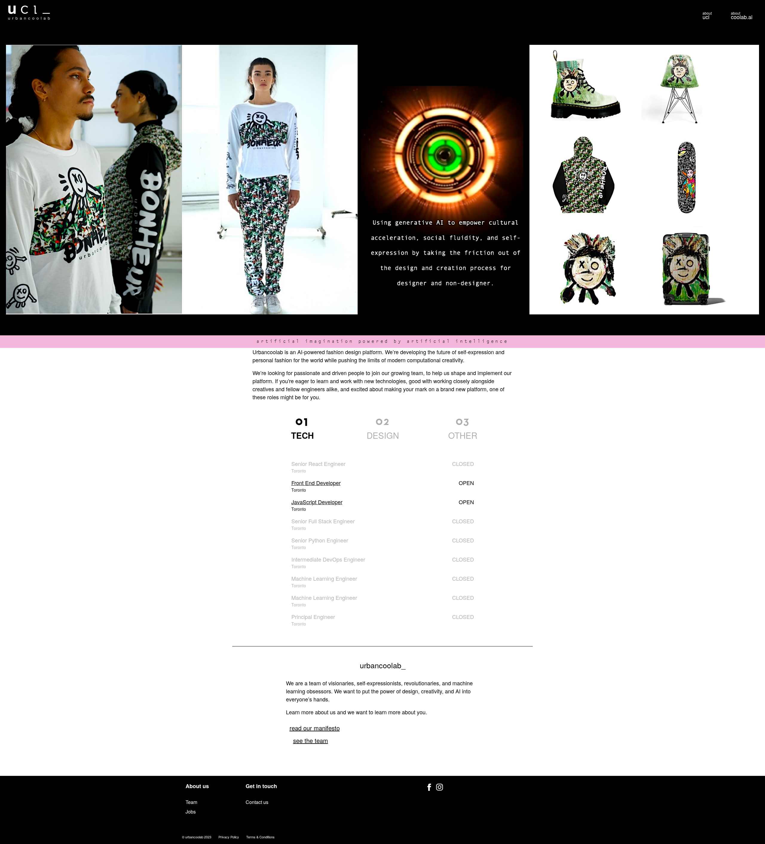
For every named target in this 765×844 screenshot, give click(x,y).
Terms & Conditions (260, 836)
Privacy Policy (228, 836)
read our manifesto (315, 728)
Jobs (191, 811)
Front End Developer (316, 483)
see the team (310, 740)
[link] (303, 427)
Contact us (257, 802)
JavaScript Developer (316, 502)
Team (191, 802)
